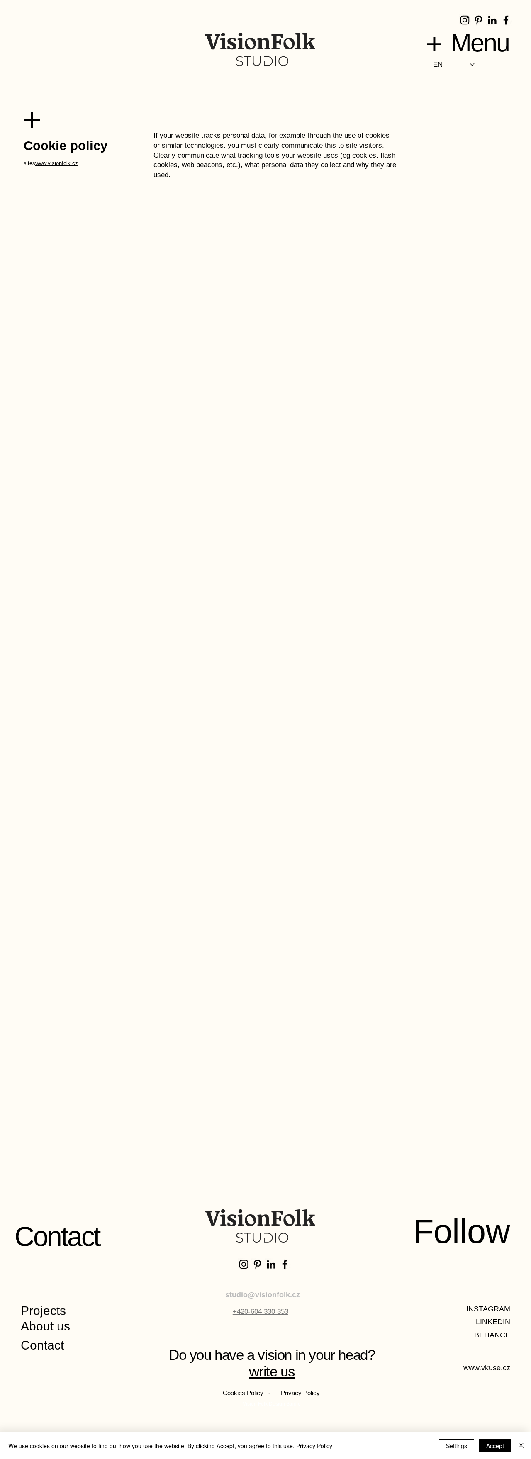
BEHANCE (492, 1335)
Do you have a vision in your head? (272, 1355)
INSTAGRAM (488, 1309)
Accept (495, 1446)
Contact (42, 1345)
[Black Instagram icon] (465, 20)
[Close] (521, 1445)
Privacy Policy (314, 1446)
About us (45, 1326)
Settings (456, 1446)
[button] (434, 44)
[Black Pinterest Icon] (479, 20)
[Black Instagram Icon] (244, 1264)
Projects (43, 1316)
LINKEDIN (493, 1322)
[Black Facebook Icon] (506, 20)
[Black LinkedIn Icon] (492, 20)
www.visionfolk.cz (56, 163)
